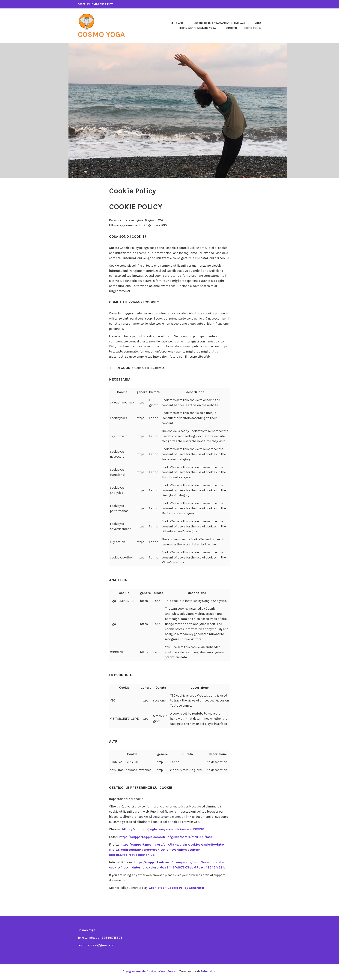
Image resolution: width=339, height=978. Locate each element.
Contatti (231, 27)
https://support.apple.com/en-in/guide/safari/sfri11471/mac (166, 837)
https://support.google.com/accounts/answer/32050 (163, 829)
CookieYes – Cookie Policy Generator (176, 888)
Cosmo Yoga (101, 34)
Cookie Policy (252, 27)
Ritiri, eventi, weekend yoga (197, 27)
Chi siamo (177, 23)
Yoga (258, 23)
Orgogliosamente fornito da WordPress (149, 971)
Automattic (208, 971)
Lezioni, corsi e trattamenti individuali (219, 23)
